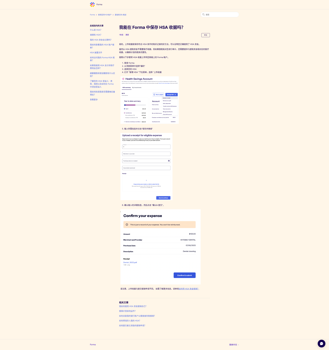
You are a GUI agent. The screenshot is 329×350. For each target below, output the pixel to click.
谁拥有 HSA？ (96, 35)
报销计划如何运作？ (127, 311)
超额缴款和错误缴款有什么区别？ (102, 74)
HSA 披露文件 (96, 52)
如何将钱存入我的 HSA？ (130, 320)
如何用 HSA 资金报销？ (189, 289)
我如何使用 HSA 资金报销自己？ (133, 306)
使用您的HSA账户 (105, 15)
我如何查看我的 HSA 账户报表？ (102, 46)
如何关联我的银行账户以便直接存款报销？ (137, 316)
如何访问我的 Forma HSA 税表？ (102, 59)
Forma (92, 15)
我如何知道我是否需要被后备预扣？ (102, 93)
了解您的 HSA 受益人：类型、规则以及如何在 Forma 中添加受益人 (101, 84)
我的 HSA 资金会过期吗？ (101, 40)
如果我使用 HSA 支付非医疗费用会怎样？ (102, 67)
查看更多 (94, 99)
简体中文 (233, 345)
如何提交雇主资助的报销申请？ (132, 325)
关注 (205, 35)
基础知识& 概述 (120, 15)
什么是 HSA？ (96, 30)
